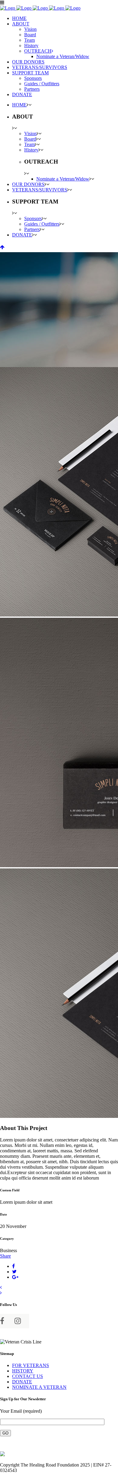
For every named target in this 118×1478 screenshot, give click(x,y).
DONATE (22, 1381)
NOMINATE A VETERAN (39, 1387)
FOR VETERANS (30, 1365)
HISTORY (22, 1370)
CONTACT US (27, 1376)
